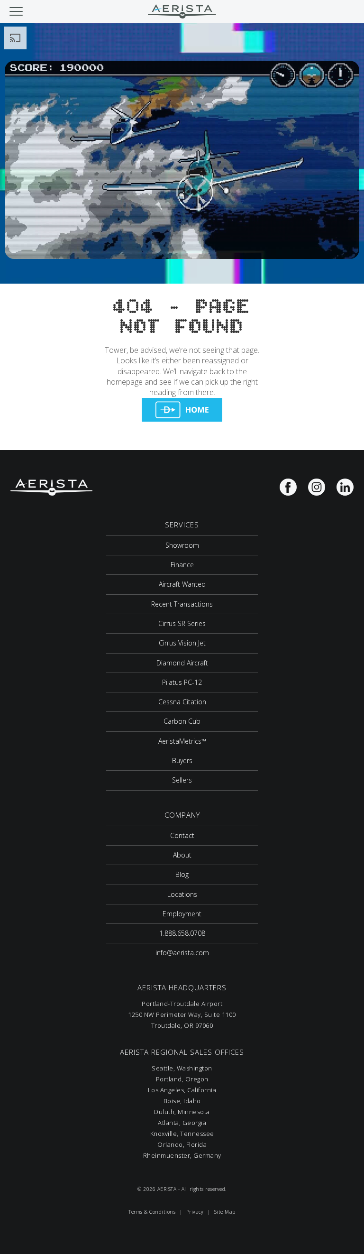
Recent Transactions (182, 604)
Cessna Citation (182, 701)
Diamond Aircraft (182, 662)
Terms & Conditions (151, 1211)
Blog (182, 874)
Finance (182, 564)
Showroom (182, 545)
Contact (182, 835)
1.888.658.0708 (182, 933)
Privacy (195, 1211)
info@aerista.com (182, 952)
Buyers (182, 760)
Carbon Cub (182, 721)
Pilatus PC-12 (182, 682)
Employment (182, 913)
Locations (182, 894)
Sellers (182, 779)
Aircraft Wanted (182, 584)
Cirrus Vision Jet (182, 642)
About (182, 854)
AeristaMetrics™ (182, 741)
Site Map (225, 1211)
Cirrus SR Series (182, 623)
